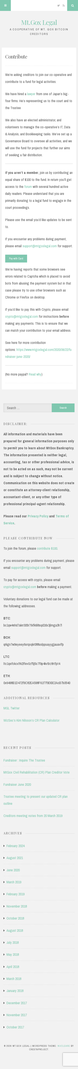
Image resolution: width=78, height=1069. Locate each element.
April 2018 (12, 966)
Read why (35, 374)
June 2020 (13, 870)
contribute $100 (47, 548)
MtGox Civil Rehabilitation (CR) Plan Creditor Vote (36, 772)
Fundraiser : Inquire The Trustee (24, 760)
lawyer (31, 93)
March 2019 (13, 882)
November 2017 (16, 1014)
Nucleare (64, 1045)
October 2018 (15, 918)
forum (28, 186)
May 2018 (12, 954)
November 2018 (16, 906)
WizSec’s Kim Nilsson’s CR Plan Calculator (31, 720)
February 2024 (15, 845)
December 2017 (16, 1002)
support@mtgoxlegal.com (40, 246)
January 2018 (14, 990)
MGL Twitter (11, 708)
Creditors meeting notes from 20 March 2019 (32, 815)
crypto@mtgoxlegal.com (21, 316)
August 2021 (14, 857)
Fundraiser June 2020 (17, 784)
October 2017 (15, 1027)
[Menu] (5, 5)
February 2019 (15, 894)
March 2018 (13, 978)
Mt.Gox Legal (39, 22)
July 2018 (12, 942)
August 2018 (14, 930)
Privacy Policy (38, 516)
